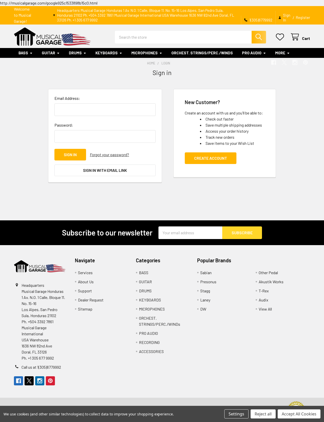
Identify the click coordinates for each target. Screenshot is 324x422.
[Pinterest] (305, 62)
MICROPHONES (144, 53)
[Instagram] (294, 62)
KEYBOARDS (106, 53)
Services (85, 272)
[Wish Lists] (281, 37)
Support (85, 290)
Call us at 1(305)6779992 (41, 367)
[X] (284, 62)
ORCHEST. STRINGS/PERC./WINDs (202, 53)
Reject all (263, 414)
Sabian (206, 272)
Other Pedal (268, 272)
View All (265, 309)
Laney (205, 299)
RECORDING (149, 342)
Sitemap (85, 309)
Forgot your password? (109, 154)
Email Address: (67, 98)
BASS (23, 53)
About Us (86, 281)
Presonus (208, 281)
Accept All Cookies (299, 414)
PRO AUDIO (251, 53)
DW (203, 309)
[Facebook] (273, 62)
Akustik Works (271, 281)
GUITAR (48, 53)
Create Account (210, 158)
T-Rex (264, 290)
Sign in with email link (105, 170)
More (280, 53)
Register (303, 17)
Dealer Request (91, 299)
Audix (263, 299)
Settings (236, 414)
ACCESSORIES (151, 351)
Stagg (205, 290)
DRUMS (75, 53)
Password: (63, 125)
